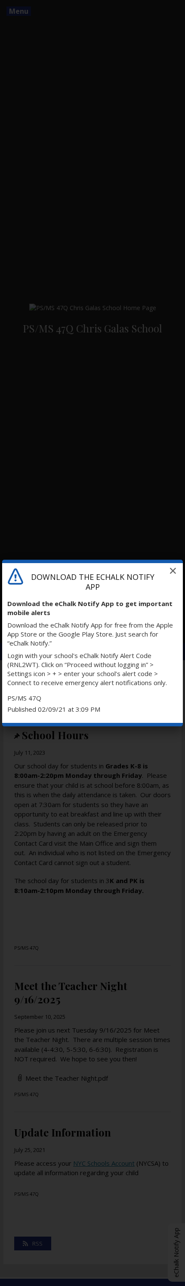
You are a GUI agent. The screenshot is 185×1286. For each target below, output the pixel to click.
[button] (173, 570)
